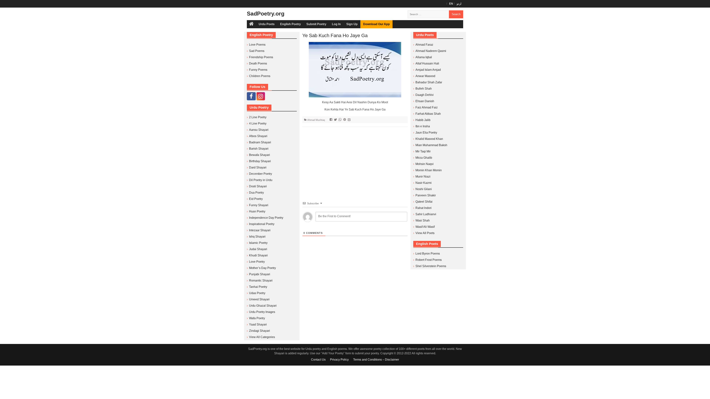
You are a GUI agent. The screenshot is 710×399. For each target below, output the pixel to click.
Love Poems (257, 44)
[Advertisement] (355, 158)
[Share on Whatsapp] (340, 120)
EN (451, 3)
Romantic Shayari (261, 280)
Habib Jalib (422, 120)
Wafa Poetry (257, 318)
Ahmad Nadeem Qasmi (430, 50)
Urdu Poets (267, 24)
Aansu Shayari (258, 129)
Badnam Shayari (260, 142)
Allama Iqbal (423, 57)
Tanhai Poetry (258, 286)
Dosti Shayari (258, 186)
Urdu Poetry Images (262, 311)
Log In (336, 24)
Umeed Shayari (259, 299)
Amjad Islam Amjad (428, 69)
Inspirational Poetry (261, 224)
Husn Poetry (257, 211)
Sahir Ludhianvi (425, 214)
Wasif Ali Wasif (425, 226)
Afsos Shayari (258, 136)
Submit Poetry (316, 24)
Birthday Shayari (260, 161)
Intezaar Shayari (260, 230)
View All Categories (262, 337)
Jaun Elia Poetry (426, 132)
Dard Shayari (257, 167)
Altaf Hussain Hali (427, 63)
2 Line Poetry (257, 117)
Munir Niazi (422, 176)
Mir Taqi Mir (423, 151)
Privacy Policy (339, 359)
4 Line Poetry (257, 123)
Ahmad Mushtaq (316, 120)
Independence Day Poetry (266, 217)
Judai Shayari (258, 249)
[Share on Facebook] (331, 120)
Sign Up (352, 24)
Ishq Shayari (257, 236)
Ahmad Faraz (424, 44)
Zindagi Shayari (259, 330)
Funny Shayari (258, 205)
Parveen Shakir (425, 195)
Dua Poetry (256, 192)
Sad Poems (256, 50)
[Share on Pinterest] (345, 120)
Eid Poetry (256, 198)
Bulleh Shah (423, 88)
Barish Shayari (258, 148)
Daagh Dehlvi (424, 94)
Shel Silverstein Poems (430, 266)
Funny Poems (258, 69)
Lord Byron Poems (427, 253)
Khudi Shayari (258, 255)
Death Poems (258, 63)
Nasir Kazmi (423, 182)
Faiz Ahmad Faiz (426, 107)
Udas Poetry (257, 293)
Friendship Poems (261, 57)
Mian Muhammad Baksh (431, 145)
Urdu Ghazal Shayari (263, 305)
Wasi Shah (422, 220)
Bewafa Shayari (259, 154)
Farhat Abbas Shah (428, 113)
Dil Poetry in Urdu (260, 180)
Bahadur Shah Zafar (428, 82)
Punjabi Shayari (259, 274)
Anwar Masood (425, 76)
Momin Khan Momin (428, 170)
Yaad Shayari (258, 324)
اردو (459, 3)
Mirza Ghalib (423, 157)
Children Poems (259, 76)
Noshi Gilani (423, 189)
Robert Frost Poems (428, 259)
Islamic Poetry (258, 242)
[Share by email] (349, 120)
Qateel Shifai (423, 201)
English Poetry (290, 24)
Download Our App (376, 24)
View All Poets (425, 233)
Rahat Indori (423, 207)
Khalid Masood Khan (429, 138)
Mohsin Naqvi (424, 164)
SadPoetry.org (265, 14)
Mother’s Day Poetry (262, 268)
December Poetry (260, 173)
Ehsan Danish (424, 101)
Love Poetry (257, 261)
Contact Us (318, 359)
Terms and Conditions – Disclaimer (376, 359)
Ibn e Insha (422, 126)
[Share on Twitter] (336, 120)
